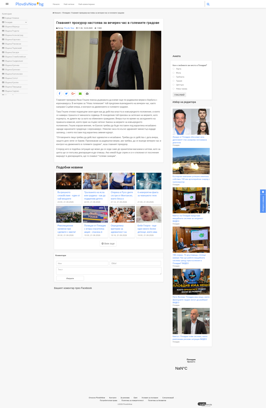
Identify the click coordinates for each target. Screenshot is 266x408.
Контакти (113, 397)
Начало (56, 4)
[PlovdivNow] (206, 405)
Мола (178, 73)
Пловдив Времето (191, 366)
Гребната (180, 77)
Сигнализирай (168, 397)
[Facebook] (59, 93)
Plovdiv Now (69, 28)
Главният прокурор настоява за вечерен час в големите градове (97, 13)
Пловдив (66, 13)
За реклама (125, 397)
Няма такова (181, 89)
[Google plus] (73, 93)
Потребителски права (108, 400)
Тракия (179, 81)
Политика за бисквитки (157, 400)
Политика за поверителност (133, 400)
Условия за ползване (150, 397)
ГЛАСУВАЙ (179, 94)
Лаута (178, 69)
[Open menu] (7, 4)
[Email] (80, 93)
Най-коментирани (86, 4)
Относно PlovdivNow (97, 397)
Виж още (109, 243)
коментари (60, 255)
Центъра (180, 85)
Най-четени (69, 4)
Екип (136, 397)
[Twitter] (66, 93)
